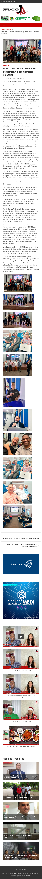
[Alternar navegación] (4, 25)
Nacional (6, 65)
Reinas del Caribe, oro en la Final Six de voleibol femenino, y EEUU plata (22, 545)
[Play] (21, 636)
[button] (21, 661)
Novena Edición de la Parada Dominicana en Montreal (22, 538)
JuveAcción (20, 78)
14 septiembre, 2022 (9, 78)
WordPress (27, 876)
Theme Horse (33, 873)
